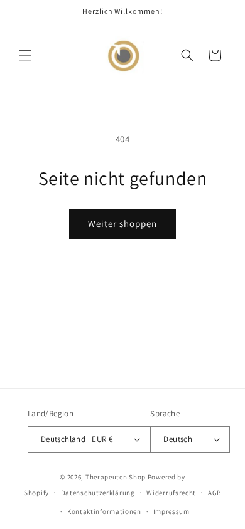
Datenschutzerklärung (98, 492)
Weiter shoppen (122, 223)
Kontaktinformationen (104, 511)
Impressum (171, 511)
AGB (214, 492)
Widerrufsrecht (171, 492)
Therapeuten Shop (115, 477)
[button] (25, 55)
